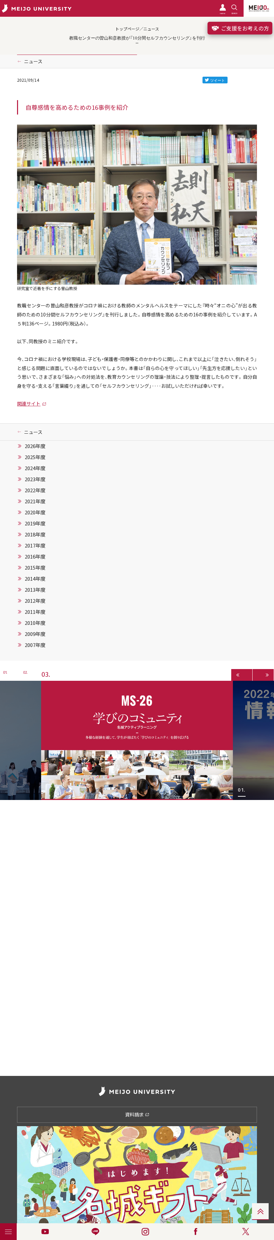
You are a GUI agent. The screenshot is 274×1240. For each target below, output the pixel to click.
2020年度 (35, 512)
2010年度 (35, 623)
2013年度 (35, 589)
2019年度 (35, 523)
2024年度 (35, 468)
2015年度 (35, 567)
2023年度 (35, 479)
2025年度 (35, 457)
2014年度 (35, 578)
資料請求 (135, 1114)
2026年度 (35, 446)
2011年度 (35, 611)
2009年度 (35, 634)
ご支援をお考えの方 (244, 28)
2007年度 (35, 645)
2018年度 (35, 534)
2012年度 (35, 600)
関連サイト (28, 403)
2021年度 (35, 501)
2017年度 (35, 545)
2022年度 (35, 490)
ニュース (33, 61)
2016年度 (35, 556)
